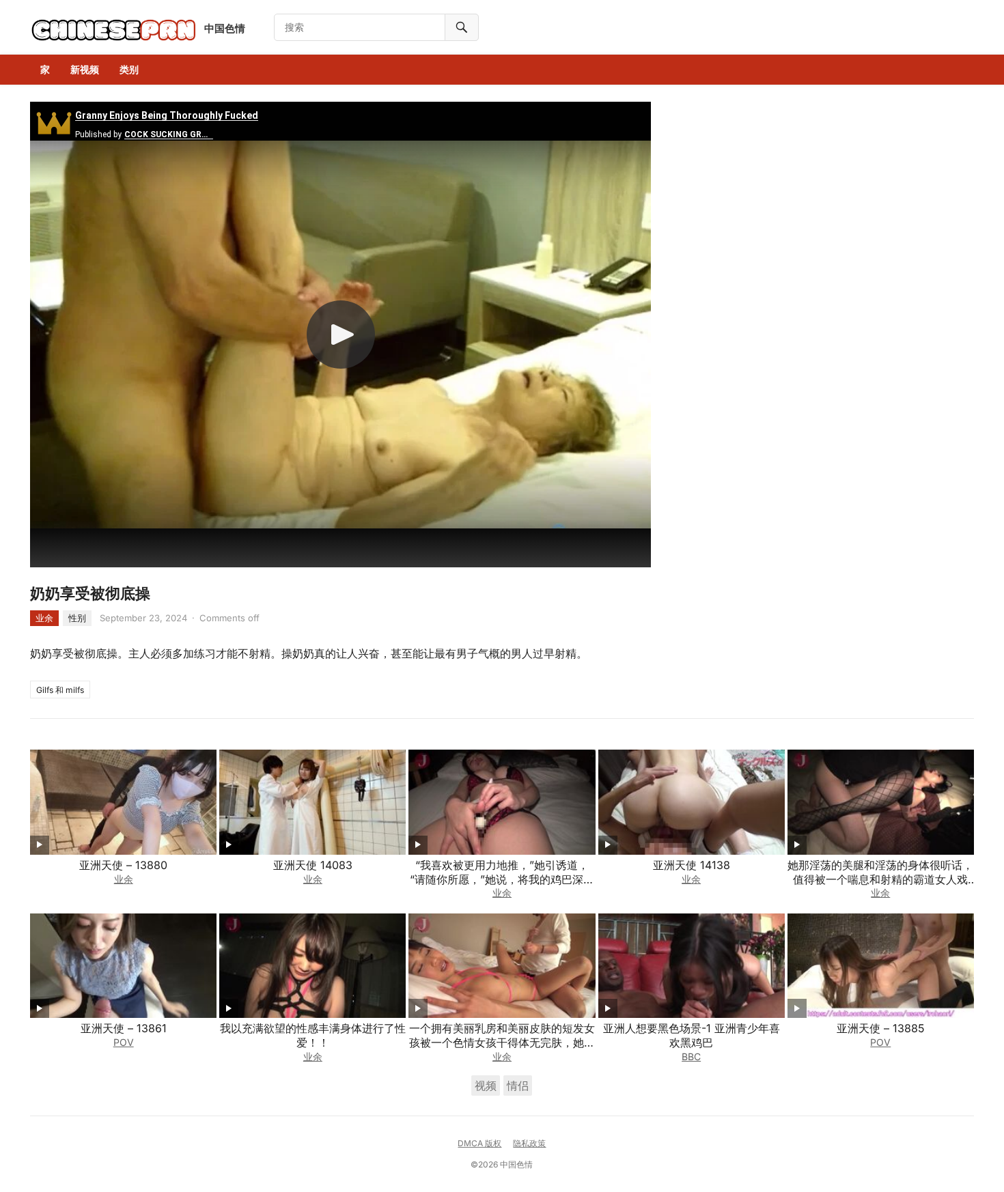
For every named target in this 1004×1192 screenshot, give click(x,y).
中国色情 (224, 28)
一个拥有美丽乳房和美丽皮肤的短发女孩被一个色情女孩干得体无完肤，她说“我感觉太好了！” (502, 1042)
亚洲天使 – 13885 (881, 1028)
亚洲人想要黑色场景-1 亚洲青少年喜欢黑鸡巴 (691, 1035)
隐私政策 (529, 1143)
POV (123, 1042)
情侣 (518, 1085)
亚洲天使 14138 (691, 865)
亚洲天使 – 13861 (124, 1028)
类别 (129, 69)
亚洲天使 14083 (312, 865)
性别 (77, 617)
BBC (691, 1056)
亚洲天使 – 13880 (123, 865)
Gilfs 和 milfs (60, 690)
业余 (44, 617)
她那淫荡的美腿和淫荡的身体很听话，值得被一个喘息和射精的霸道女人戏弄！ (880, 879)
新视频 (84, 69)
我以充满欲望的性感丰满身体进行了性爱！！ (313, 1035)
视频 (486, 1085)
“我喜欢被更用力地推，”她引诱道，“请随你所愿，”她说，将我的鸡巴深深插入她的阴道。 (502, 879)
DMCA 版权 (479, 1143)
